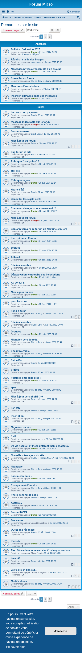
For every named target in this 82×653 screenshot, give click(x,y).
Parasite (15, 541)
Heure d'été (17, 189)
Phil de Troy (36, 81)
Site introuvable (20, 351)
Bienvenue (17, 520)
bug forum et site (21, 152)
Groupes (16, 331)
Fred (33, 115)
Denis (34, 52)
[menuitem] (10, 11)
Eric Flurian (36, 134)
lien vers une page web (24, 112)
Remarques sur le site (19, 25)
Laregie (35, 124)
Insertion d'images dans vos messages (34, 95)
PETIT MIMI (36, 325)
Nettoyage (17, 466)
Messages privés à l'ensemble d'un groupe (36, 69)
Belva (33, 143)
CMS (13, 436)
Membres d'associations (25, 86)
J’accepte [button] (60, 630)
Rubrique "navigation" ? (25, 161)
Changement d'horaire (24, 485)
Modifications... (20, 581)
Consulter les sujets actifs (26, 199)
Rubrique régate (20, 180)
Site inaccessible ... (22, 265)
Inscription (17, 416)
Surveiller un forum (22, 78)
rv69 (33, 201)
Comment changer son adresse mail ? (33, 208)
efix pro (15, 170)
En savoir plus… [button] (17, 647)
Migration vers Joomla (24, 339)
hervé (33, 505)
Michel (34, 410)
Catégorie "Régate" (31, 54)
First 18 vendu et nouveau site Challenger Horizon (40, 550)
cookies (15, 247)
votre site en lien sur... (24, 569)
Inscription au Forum (23, 238)
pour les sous (19, 301)
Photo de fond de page (24, 494)
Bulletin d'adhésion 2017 (25, 49)
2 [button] (45, 37)
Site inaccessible (21, 322)
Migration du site (21, 427)
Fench (34, 399)
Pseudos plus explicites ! (26, 377)
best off (15, 558)
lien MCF (16, 407)
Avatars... (16, 502)
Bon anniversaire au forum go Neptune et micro (39, 229)
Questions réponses (23, 529)
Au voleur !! (18, 282)
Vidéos (15, 369)
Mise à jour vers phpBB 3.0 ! (27, 396)
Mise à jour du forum (23, 140)
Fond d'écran (18, 310)
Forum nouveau (20, 131)
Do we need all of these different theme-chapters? (40, 445)
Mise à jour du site (22, 292)
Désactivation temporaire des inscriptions (35, 274)
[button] (50, 37)
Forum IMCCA (19, 512)
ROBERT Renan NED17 (42, 458)
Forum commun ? (21, 476)
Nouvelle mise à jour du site (27, 455)
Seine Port (17, 360)
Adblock (16, 257)
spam (14, 387)
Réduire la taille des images (27, 59)
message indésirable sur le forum (31, 121)
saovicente (36, 62)
